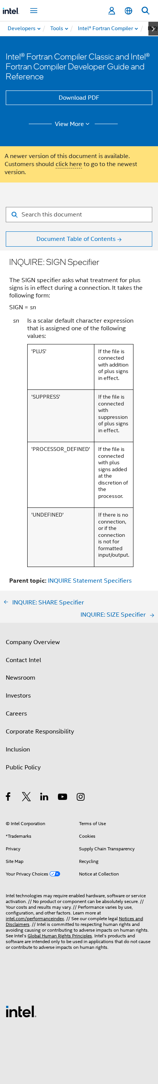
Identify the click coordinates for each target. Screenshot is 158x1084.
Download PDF (79, 98)
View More (69, 124)
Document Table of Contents (75, 239)
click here (69, 164)
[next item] (153, 29)
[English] (128, 10)
